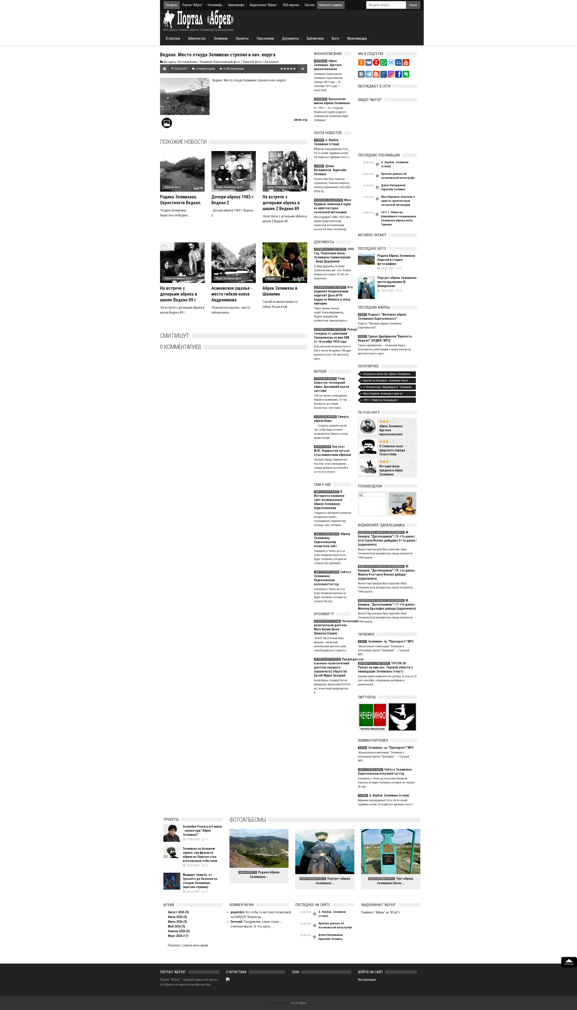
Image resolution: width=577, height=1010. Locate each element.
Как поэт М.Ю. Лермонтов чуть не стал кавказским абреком (332, 451)
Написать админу (330, 5)
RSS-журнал (291, 5)
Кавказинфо (236, 5)
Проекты (242, 38)
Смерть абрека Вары (331, 418)
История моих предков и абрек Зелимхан (391, 470)
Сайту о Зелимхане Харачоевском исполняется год (332, 578)
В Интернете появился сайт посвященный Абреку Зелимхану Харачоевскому (329, 500)
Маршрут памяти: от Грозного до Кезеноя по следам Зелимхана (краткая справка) (200, 881)
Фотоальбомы (187, 62)
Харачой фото (252, 62)
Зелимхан (221, 38)
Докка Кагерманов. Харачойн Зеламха (330, 170)
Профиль (172, 5)
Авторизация (367, 979)
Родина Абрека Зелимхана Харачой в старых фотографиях (396, 260)
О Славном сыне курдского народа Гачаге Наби (392, 450)
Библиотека (315, 38)
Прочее (310, 5)
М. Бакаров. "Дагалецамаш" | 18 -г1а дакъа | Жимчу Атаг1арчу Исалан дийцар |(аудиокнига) (386, 572)
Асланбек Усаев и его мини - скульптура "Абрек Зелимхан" (202, 830)
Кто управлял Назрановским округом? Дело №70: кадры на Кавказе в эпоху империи (332, 295)
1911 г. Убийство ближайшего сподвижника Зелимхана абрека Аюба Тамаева (398, 218)
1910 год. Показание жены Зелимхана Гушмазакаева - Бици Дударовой (332, 255)
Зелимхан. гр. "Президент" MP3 (386, 641)
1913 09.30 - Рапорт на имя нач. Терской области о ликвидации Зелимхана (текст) (385, 667)
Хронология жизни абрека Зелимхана (332, 101)
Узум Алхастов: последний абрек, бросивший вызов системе (331, 385)
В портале (173, 38)
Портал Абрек (299, 1003)
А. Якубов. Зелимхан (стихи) (326, 142)
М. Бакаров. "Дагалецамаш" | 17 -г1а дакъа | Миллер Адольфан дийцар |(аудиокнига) (387, 604)
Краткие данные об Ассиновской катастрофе (398, 175)
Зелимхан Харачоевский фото (220, 62)
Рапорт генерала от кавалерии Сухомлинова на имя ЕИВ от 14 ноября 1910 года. (332, 335)
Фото (335, 38)
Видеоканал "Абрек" (263, 5)
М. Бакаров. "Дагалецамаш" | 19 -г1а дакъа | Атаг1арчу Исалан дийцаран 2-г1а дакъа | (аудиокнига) (387, 538)
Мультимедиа (357, 38)
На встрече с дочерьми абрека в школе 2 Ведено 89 (281, 202)
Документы (290, 38)
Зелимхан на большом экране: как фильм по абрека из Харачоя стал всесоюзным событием (200, 855)
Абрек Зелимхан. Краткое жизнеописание (328, 65)
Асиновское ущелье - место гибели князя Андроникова (231, 294)
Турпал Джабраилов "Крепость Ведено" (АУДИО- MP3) (385, 338)
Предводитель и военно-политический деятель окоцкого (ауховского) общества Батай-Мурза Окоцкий (332, 667)
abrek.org (300, 120)
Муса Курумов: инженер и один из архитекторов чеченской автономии (332, 206)
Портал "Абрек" (192, 5)
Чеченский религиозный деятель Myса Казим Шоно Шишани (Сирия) (332, 627)
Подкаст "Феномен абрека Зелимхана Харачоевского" (382, 316)
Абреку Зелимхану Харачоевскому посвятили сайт (332, 540)
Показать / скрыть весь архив (188, 945)
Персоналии (265, 38)
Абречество (197, 38)
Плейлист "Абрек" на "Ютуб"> (380, 912)
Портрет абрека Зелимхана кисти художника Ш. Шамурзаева (397, 282)
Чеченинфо (214, 5)
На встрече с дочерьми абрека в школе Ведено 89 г (178, 294)
